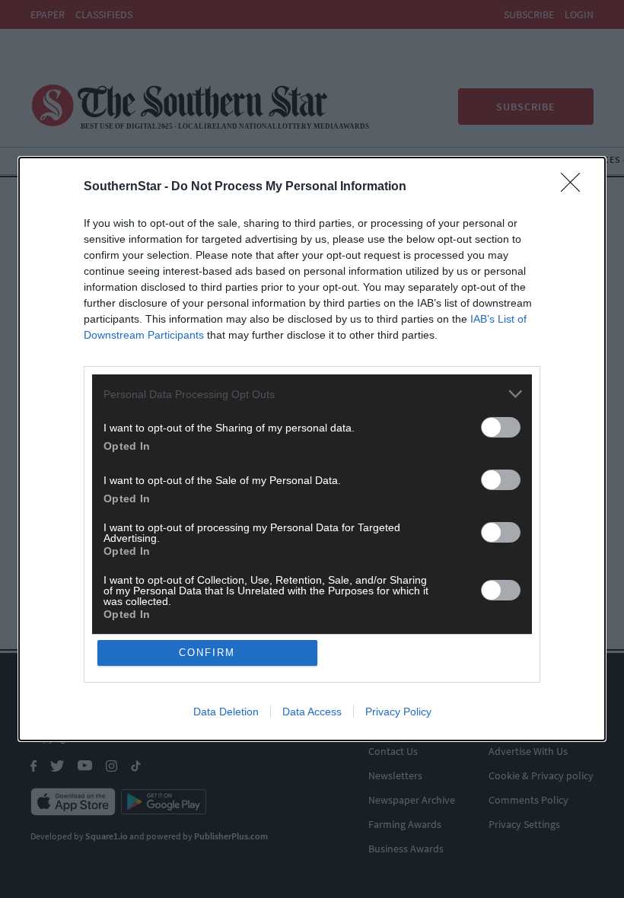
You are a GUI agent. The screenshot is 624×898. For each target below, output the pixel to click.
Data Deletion (226, 711)
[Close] (575, 187)
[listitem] (312, 394)
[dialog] (312, 449)
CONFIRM (207, 652)
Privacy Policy (398, 711)
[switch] (501, 427)
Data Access (312, 711)
